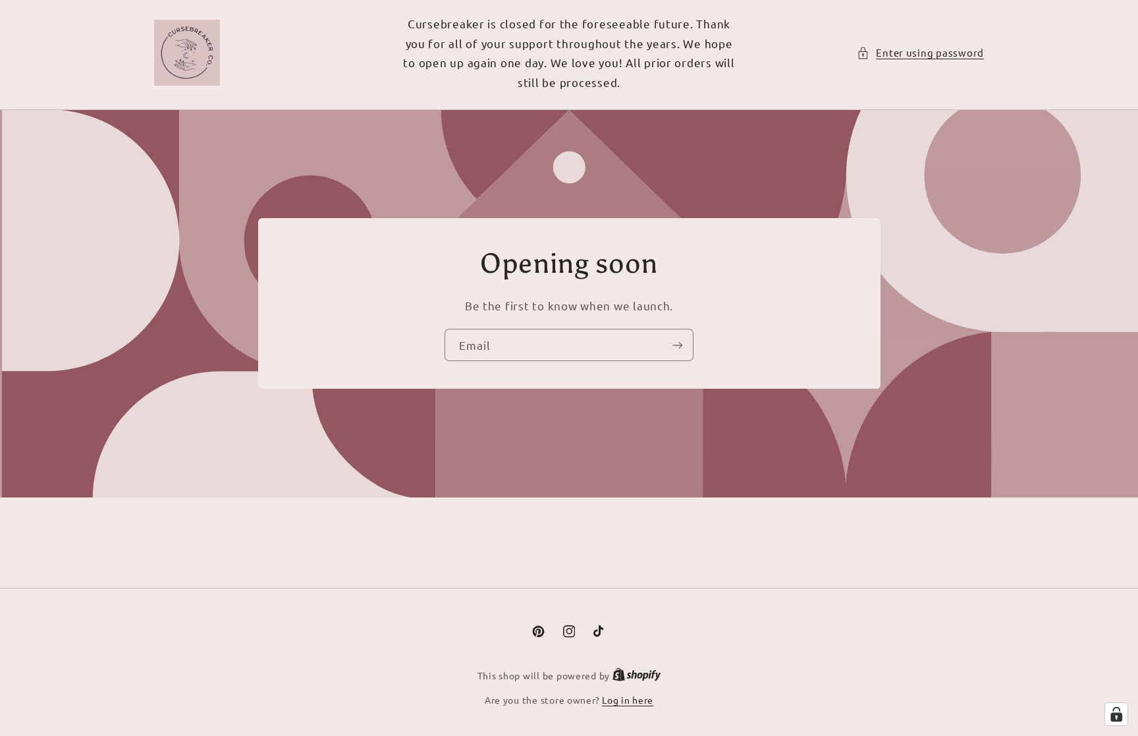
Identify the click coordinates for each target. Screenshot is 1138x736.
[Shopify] (636, 675)
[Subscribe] (678, 345)
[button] (920, 52)
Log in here (627, 700)
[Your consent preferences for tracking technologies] (1116, 714)
